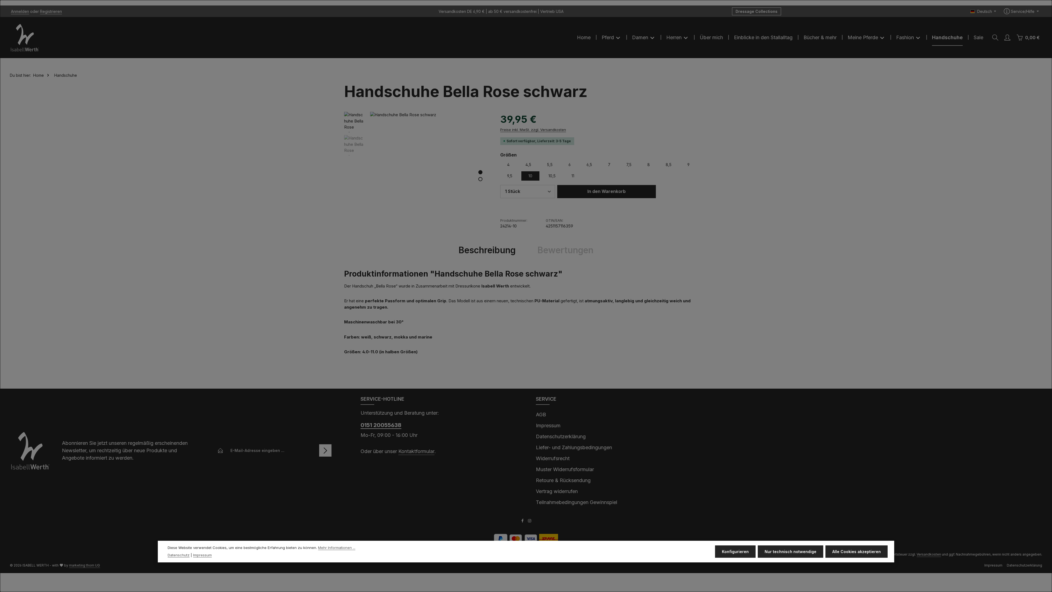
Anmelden (20, 11)
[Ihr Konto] (1007, 37)
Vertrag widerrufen (557, 491)
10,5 (552, 175)
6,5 (589, 164)
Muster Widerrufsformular (565, 469)
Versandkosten (929, 554)
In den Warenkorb (606, 191)
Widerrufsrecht (553, 458)
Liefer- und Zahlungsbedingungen (574, 447)
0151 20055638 (381, 425)
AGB (541, 414)
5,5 (550, 164)
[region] (417, 171)
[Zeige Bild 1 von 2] (480, 172)
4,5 (528, 164)
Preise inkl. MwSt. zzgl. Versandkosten (533, 129)
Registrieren (51, 11)
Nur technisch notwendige (790, 551)
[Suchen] (995, 37)
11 (572, 175)
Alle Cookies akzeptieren (856, 551)
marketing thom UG (84, 565)
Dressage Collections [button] (756, 11)
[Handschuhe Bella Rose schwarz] (429, 171)
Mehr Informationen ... (336, 547)
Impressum (548, 425)
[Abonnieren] (325, 450)
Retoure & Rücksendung (563, 480)
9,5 (509, 175)
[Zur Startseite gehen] (25, 37)
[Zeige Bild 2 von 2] (480, 179)
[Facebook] (523, 521)
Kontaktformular (416, 451)
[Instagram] (529, 521)
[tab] (487, 250)
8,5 (668, 164)
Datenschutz (179, 555)
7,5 (628, 164)
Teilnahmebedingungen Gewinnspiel (576, 502)
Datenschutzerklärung (561, 436)
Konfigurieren (735, 551)
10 (530, 175)
